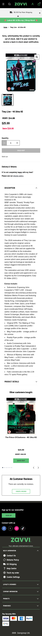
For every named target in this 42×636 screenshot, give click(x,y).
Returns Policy (13, 560)
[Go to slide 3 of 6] (6, 467)
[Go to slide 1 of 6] (2, 467)
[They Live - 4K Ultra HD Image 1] (7, 100)
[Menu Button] (3, 4)
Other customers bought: (21, 392)
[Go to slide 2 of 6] (4, 467)
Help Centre (11, 568)
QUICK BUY (21, 460)
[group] (21, 73)
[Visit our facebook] (4, 528)
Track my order (13, 572)
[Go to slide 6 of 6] (11, 467)
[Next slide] (38, 468)
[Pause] (40, 13)
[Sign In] (32, 4)
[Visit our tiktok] (23, 528)
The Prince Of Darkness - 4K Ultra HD (21, 437)
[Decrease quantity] (4, 142)
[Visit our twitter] (10, 528)
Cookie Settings (13, 577)
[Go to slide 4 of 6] (8, 467)
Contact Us (11, 555)
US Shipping (12, 564)
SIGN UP (9, 515)
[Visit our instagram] (16, 528)
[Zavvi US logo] (21, 4)
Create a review (21, 491)
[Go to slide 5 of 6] (9, 467)
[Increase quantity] (17, 142)
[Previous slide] (34, 468)
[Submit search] (9, 4)
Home (5, 27)
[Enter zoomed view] (36, 57)
